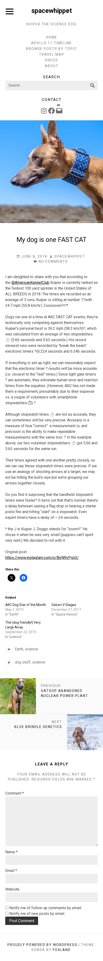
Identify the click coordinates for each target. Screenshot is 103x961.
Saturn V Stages (64, 605)
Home (51, 37)
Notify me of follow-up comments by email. (45, 908)
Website (12, 889)
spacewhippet (51, 11)
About (51, 66)
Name (11, 852)
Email (11, 870)
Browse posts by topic (51, 49)
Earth (19, 649)
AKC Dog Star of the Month (25, 605)
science (31, 649)
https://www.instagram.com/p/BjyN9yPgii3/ (42, 557)
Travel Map (51, 54)
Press (51, 60)
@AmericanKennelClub (30, 282)
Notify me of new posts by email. (37, 913)
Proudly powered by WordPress (42, 945)
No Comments (53, 261)
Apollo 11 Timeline (51, 43)
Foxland (61, 950)
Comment (14, 793)
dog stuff (22, 662)
